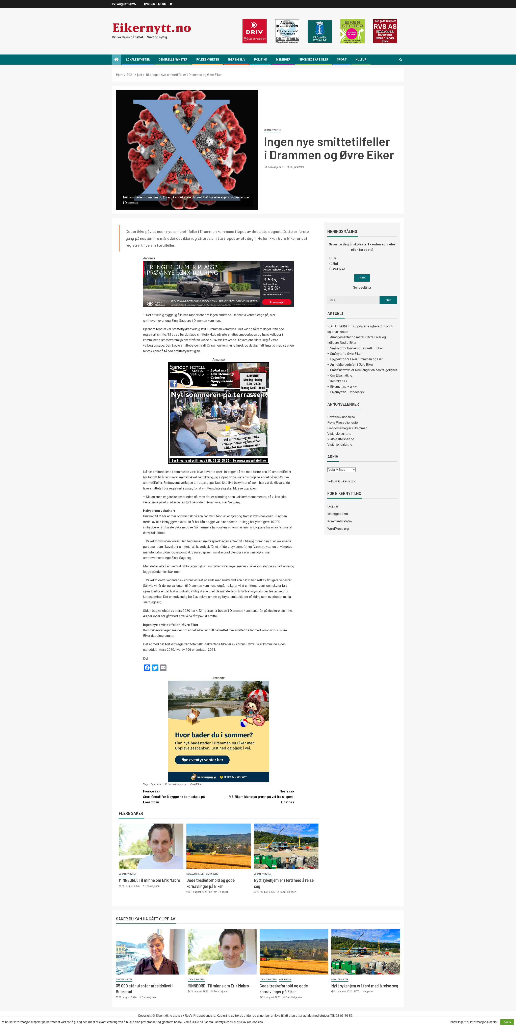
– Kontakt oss (337, 381)
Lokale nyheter (138, 59)
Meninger (283, 59)
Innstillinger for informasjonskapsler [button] (473, 1022)
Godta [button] (507, 1022)
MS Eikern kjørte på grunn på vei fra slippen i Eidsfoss (261, 796)
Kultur (361, 59)
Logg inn (333, 506)
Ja (334, 258)
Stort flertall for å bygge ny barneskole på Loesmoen (174, 796)
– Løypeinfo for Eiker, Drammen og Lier (355, 359)
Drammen (156, 784)
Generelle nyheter (173, 59)
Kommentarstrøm (339, 521)
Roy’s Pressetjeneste (342, 422)
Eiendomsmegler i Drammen (347, 428)
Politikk (260, 59)
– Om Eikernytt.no (339, 375)
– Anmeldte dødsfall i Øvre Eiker (350, 365)
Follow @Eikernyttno (341, 481)
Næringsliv (236, 59)
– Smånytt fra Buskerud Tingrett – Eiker (355, 348)
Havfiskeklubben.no (341, 417)
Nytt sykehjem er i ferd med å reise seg (364, 985)
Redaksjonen (276, 167)
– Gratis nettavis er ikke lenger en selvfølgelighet (362, 370)
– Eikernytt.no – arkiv (342, 387)
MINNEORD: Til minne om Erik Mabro (149, 880)
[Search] (400, 59)
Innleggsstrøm (337, 514)
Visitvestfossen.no (340, 439)
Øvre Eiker (196, 784)
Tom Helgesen (220, 892)
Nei (335, 264)
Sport (342, 59)
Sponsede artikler (313, 59)
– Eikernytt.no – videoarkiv (346, 392)
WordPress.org (338, 529)
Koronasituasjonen (176, 784)
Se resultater (362, 287)
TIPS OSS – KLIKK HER (157, 4)
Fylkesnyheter (207, 59)
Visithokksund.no (339, 434)
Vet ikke (339, 269)
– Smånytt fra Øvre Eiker (344, 354)
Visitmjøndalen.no (339, 444)
